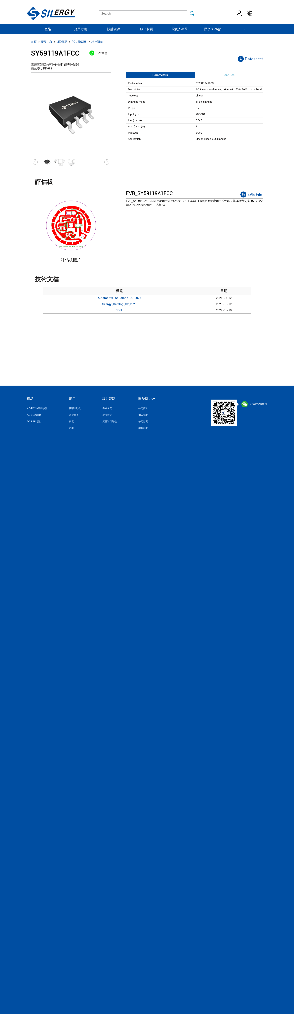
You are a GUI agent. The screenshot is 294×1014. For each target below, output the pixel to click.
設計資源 (113, 29)
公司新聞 (143, 421)
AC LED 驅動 (79, 41)
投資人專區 (180, 29)
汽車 (71, 428)
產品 (47, 29)
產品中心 (46, 41)
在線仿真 (107, 408)
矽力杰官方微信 (258, 404)
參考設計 (107, 415)
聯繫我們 (143, 428)
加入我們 (143, 415)
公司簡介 (143, 408)
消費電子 (74, 415)
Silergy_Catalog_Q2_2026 (119, 304)
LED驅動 (62, 41)
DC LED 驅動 (34, 421)
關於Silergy (212, 29)
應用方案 (80, 29)
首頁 (34, 41)
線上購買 (146, 29)
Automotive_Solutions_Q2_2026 (119, 298)
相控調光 (97, 41)
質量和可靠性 (109, 421)
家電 (71, 421)
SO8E (119, 310)
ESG (246, 29)
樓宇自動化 (75, 408)
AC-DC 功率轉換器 (37, 408)
